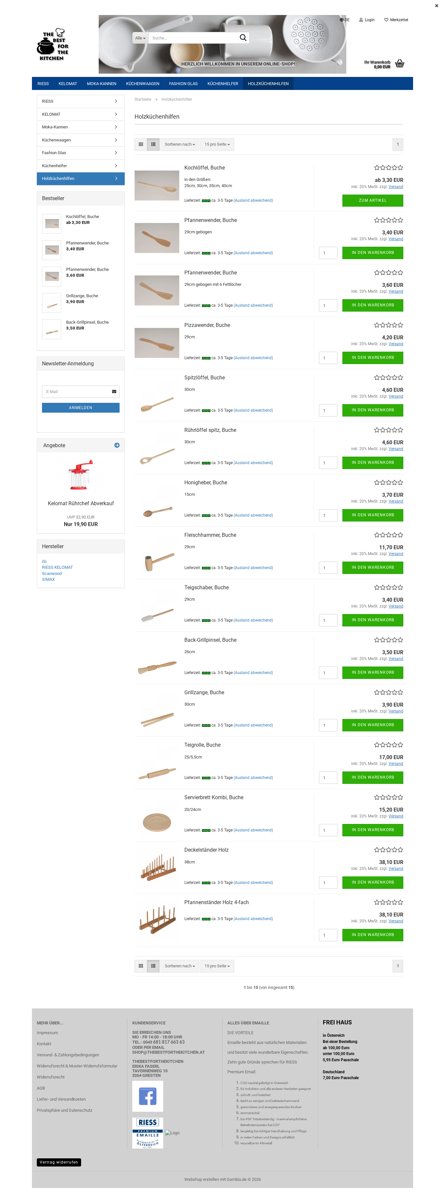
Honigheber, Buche (205, 482)
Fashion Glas (183, 83)
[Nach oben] (427, 1193)
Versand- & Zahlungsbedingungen (68, 1054)
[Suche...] (243, 38)
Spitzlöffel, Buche (204, 377)
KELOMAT (68, 83)
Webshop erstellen (201, 1179)
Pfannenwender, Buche (210, 220)
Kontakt (44, 1043)
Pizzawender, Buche (207, 325)
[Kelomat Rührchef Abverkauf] (80, 474)
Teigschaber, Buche (206, 587)
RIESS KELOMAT (57, 567)
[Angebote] (117, 445)
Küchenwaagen (142, 83)
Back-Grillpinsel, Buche (210, 640)
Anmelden (81, 407)
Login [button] (369, 20)
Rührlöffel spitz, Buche (210, 430)
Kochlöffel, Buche (204, 168)
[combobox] (180, 144)
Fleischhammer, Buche (210, 535)
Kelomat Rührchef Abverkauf (81, 503)
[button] (344, 20)
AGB (41, 1088)
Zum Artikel (373, 200)
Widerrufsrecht (51, 1077)
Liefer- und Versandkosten (61, 1099)
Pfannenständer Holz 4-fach (216, 902)
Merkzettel (398, 20)
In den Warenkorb (373, 252)
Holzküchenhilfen (268, 83)
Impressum (47, 1032)
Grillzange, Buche (204, 692)
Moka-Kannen (101, 83)
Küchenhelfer (223, 83)
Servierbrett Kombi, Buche (213, 797)
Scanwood (52, 573)
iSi (44, 561)
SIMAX (48, 579)
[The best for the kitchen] (79, 44)
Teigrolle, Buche (202, 745)
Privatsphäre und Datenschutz (64, 1110)
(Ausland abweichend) (253, 200)
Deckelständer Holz (206, 850)
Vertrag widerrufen (59, 1162)
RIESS (43, 83)
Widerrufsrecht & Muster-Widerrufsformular (77, 1066)
